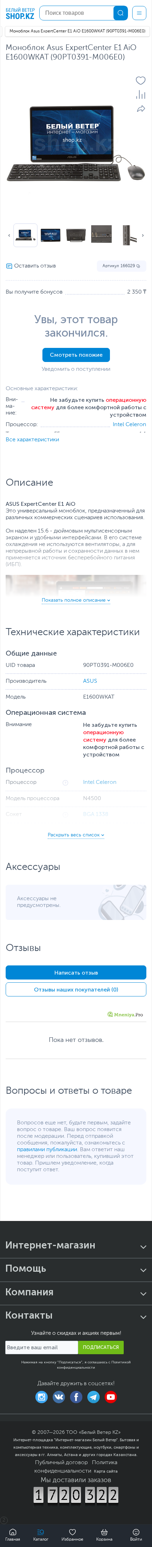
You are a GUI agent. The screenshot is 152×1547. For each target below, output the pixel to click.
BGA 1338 (96, 814)
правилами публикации (47, 1150)
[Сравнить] (140, 94)
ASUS (90, 681)
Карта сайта (106, 1471)
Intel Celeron (129, 425)
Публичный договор (61, 1463)
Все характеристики (32, 440)
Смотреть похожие (76, 354)
